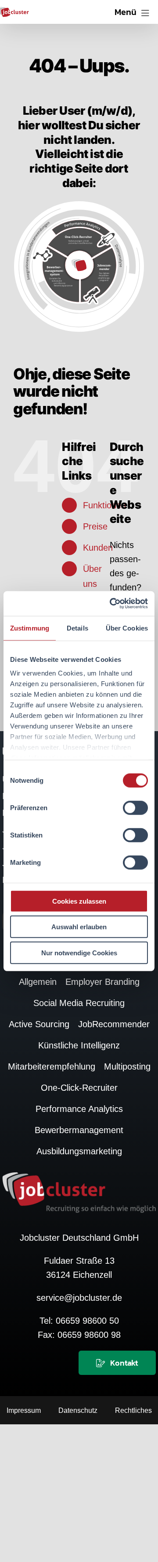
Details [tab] (77, 627)
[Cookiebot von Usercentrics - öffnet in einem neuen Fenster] (111, 603)
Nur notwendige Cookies (79, 952)
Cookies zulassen (79, 901)
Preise (95, 526)
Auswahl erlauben (79, 927)
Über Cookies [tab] (127, 627)
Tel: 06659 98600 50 (79, 1320)
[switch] (135, 807)
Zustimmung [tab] (29, 627)
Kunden (98, 547)
